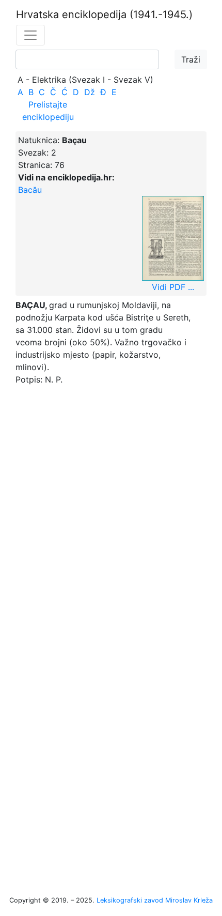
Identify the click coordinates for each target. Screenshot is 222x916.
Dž (89, 92)
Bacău (30, 190)
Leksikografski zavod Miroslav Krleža (155, 900)
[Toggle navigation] (30, 35)
